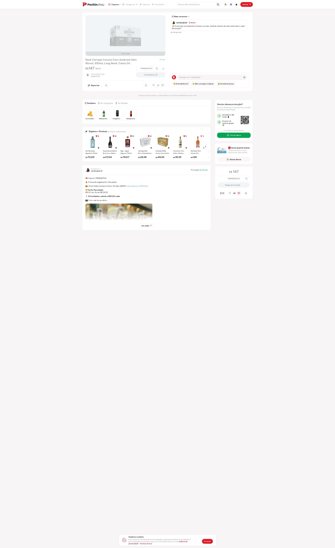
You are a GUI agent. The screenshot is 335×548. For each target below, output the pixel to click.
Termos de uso (146, 544)
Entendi (207, 541)
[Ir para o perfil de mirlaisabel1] (173, 22)
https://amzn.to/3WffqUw (137, 186)
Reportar (95, 85)
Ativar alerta (235, 159)
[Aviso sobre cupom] (163, 68)
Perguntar (177, 32)
